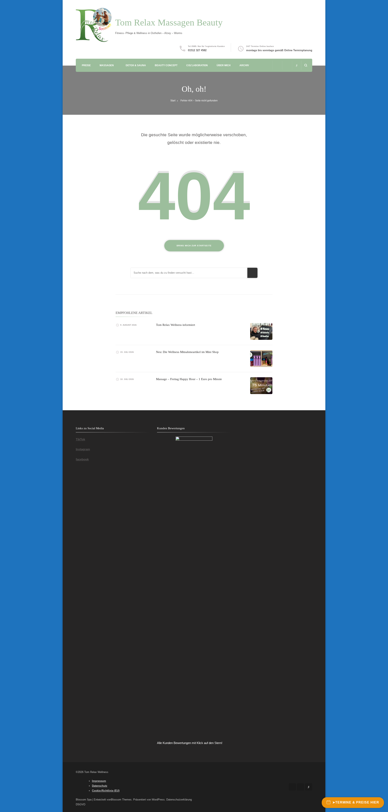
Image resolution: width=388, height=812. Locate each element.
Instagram (83, 449)
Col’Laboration (197, 65)
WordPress (158, 799)
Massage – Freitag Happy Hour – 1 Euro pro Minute (189, 379)
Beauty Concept (166, 65)
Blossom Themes (121, 799)
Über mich (224, 65)
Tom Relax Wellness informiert (175, 324)
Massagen (107, 65)
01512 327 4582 (197, 50)
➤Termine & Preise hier (355, 802)
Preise (86, 65)
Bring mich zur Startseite (194, 245)
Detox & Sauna (136, 65)
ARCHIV (244, 65)
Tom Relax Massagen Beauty (169, 22)
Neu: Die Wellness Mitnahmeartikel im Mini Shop (187, 352)
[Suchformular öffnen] (305, 65)
